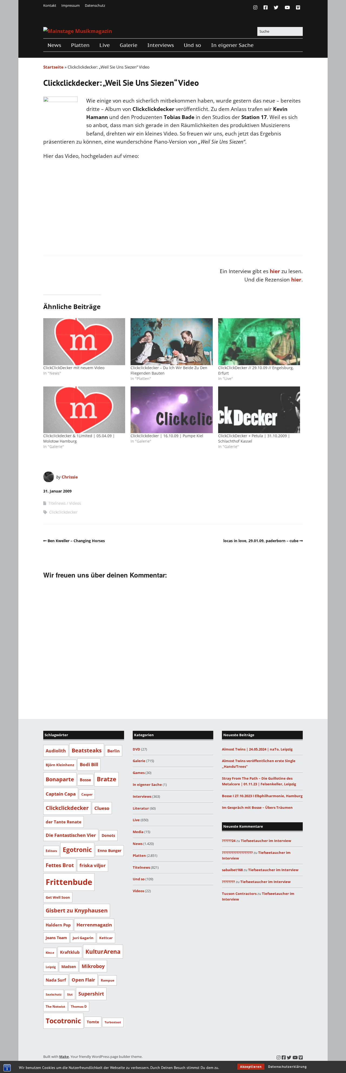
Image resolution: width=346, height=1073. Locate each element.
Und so (192, 45)
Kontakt (49, 5)
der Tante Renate (63, 822)
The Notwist (55, 1006)
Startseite (53, 67)
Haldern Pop (58, 925)
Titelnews (57, 503)
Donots (108, 835)
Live (104, 45)
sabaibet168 (232, 869)
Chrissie (70, 477)
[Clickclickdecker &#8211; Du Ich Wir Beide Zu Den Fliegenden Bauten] (171, 341)
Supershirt (91, 993)
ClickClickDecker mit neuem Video (73, 367)
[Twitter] (276, 7)
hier (275, 271)
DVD (136, 749)
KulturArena (103, 951)
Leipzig (51, 967)
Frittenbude (69, 882)
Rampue (107, 980)
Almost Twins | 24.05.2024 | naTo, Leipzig (257, 749)
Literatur (141, 808)
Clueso (101, 808)
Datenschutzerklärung (287, 1066)
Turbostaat (113, 1022)
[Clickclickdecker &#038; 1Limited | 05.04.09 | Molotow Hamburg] (84, 409)
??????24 (228, 840)
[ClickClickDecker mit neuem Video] (84, 341)
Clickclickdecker (63, 512)
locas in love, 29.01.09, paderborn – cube (260, 540)
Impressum (70, 5)
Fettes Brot (60, 865)
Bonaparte (60, 779)
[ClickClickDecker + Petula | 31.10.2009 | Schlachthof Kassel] (259, 409)
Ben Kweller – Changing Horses (76, 540)
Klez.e (50, 952)
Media (138, 831)
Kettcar (106, 937)
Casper (86, 794)
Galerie (128, 45)
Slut (70, 994)
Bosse (85, 780)
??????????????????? (237, 852)
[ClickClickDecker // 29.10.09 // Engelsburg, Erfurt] (259, 341)
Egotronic (77, 850)
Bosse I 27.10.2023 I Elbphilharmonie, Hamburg (262, 795)
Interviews (160, 45)
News (54, 45)
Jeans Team (56, 937)
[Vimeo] (298, 7)
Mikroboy (93, 966)
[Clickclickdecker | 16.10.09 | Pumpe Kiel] (171, 409)
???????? (228, 881)
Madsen (68, 966)
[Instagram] (256, 7)
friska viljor (92, 865)
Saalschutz (53, 994)
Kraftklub (70, 952)
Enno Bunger (109, 850)
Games (139, 772)
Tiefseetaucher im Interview (266, 840)
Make (64, 1056)
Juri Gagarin (83, 937)
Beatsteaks (87, 750)
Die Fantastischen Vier (71, 835)
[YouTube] (287, 7)
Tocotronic (63, 1020)
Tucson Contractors (239, 893)
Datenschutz (95, 5)
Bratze (106, 779)
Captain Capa (61, 794)
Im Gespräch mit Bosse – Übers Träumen (257, 807)
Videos (75, 503)
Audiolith (56, 751)
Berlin (113, 750)
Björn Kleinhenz (60, 764)
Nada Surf (56, 980)
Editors (51, 850)
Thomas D (79, 1006)
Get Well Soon (58, 897)
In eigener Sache (232, 45)
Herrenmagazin (94, 924)
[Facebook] (265, 7)
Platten (80, 45)
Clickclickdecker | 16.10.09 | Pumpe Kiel (167, 435)
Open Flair (83, 979)
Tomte (93, 1021)
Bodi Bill (89, 764)
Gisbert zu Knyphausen (77, 910)
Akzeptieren (251, 1066)
